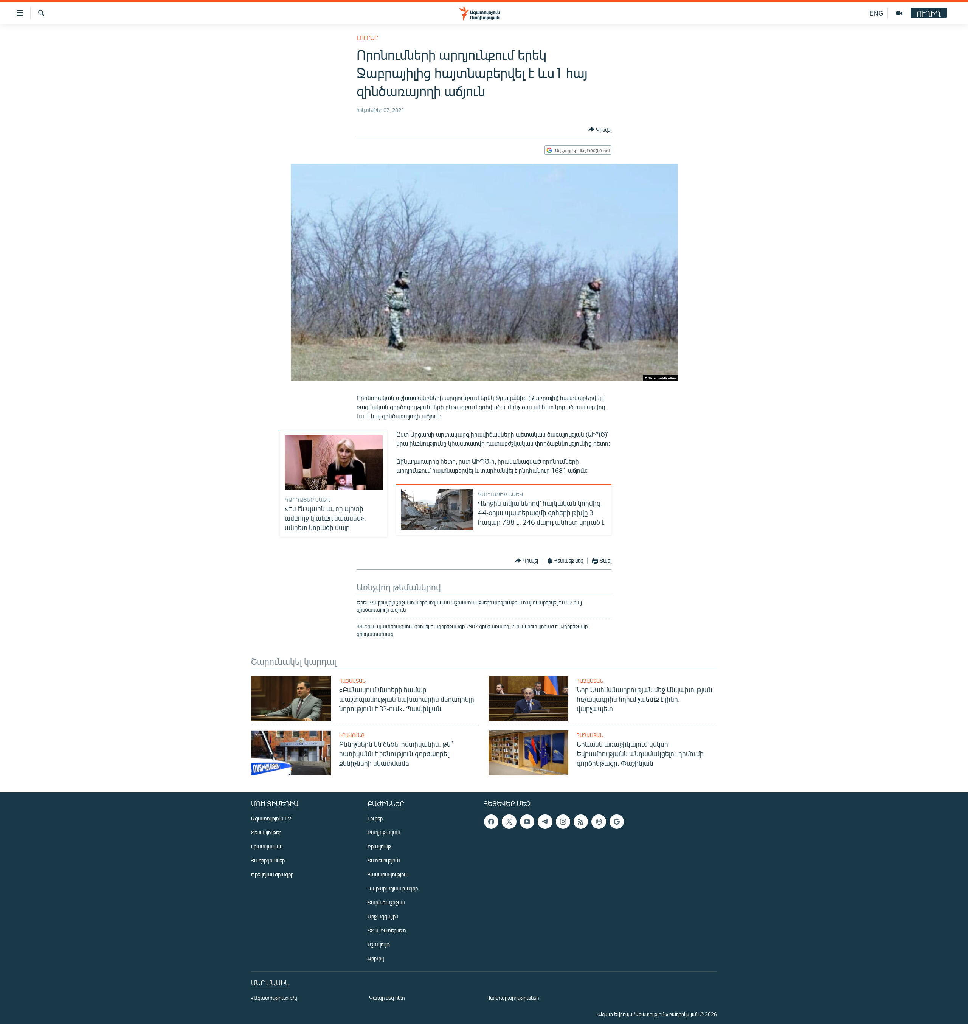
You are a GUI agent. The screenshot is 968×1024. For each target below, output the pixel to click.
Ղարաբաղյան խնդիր (393, 888)
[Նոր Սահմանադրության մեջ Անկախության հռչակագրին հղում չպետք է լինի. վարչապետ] (528, 698)
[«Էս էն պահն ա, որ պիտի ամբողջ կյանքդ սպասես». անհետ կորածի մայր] (334, 462)
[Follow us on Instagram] (563, 821)
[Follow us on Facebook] (491, 821)
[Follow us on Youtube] (527, 821)
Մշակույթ (379, 944)
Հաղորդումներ (268, 860)
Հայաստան (352, 681)
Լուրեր (367, 37)
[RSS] (581, 821)
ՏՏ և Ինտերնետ (387, 930)
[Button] (599, 129)
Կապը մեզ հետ (387, 997)
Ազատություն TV (271, 818)
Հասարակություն (388, 874)
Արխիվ (376, 958)
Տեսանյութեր (266, 832)
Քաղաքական (384, 832)
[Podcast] (598, 821)
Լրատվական (266, 846)
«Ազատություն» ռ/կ (274, 997)
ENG (876, 13)
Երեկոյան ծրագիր (272, 874)
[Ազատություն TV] (899, 13)
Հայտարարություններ (513, 997)
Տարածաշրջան (386, 902)
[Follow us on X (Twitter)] (509, 821)
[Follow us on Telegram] (545, 821)
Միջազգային (383, 916)
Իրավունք (352, 735)
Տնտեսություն (384, 860)
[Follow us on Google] (617, 821)
